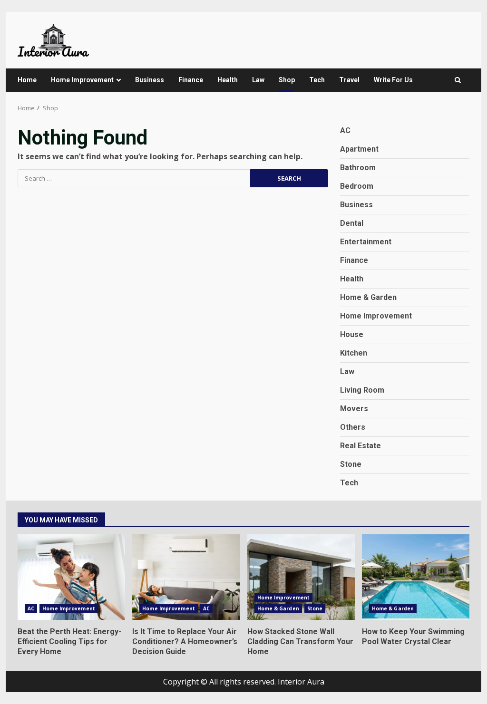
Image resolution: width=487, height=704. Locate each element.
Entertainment (365, 241)
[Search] (458, 80)
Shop (287, 80)
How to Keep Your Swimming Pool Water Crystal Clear (415, 577)
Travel (349, 80)
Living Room (362, 390)
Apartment (359, 149)
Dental (351, 223)
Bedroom (356, 186)
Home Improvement (82, 80)
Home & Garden (368, 297)
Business (149, 80)
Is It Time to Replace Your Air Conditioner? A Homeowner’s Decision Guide (186, 577)
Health (227, 80)
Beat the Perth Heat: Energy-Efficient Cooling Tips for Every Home (71, 577)
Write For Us (393, 80)
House (351, 334)
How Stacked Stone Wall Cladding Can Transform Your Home (301, 577)
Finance (190, 80)
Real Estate (360, 445)
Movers (354, 408)
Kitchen (353, 352)
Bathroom (358, 167)
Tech (317, 80)
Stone (350, 464)
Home (27, 80)
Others (352, 427)
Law (258, 80)
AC (345, 130)
